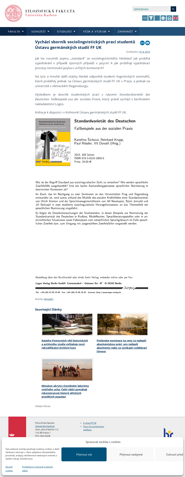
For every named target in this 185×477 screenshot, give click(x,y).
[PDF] (142, 42)
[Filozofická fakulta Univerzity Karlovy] (40, 13)
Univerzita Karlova (45, 426)
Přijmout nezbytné (131, 454)
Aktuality (48, 299)
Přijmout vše (84, 454)
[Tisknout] (147, 42)
